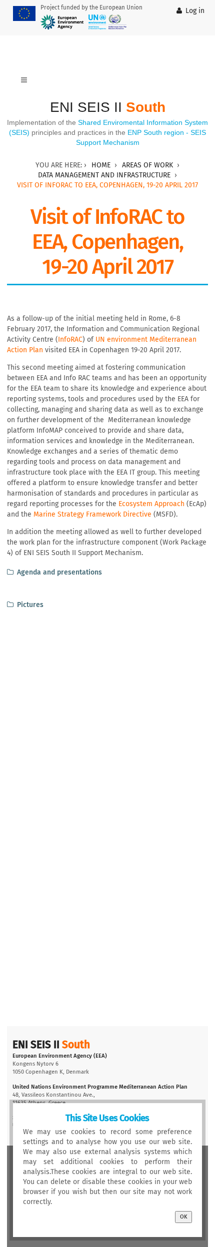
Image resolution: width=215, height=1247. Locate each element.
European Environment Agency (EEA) (59, 1056)
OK (183, 1217)
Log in (195, 10)
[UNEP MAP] (107, 22)
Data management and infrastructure (104, 175)
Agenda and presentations (59, 572)
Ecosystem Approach (151, 504)
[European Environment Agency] (62, 22)
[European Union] (24, 13)
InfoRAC (70, 339)
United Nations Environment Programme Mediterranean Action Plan (100, 1087)
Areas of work (147, 165)
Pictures (30, 605)
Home (101, 165)
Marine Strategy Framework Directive (94, 514)
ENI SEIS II (108, 107)
